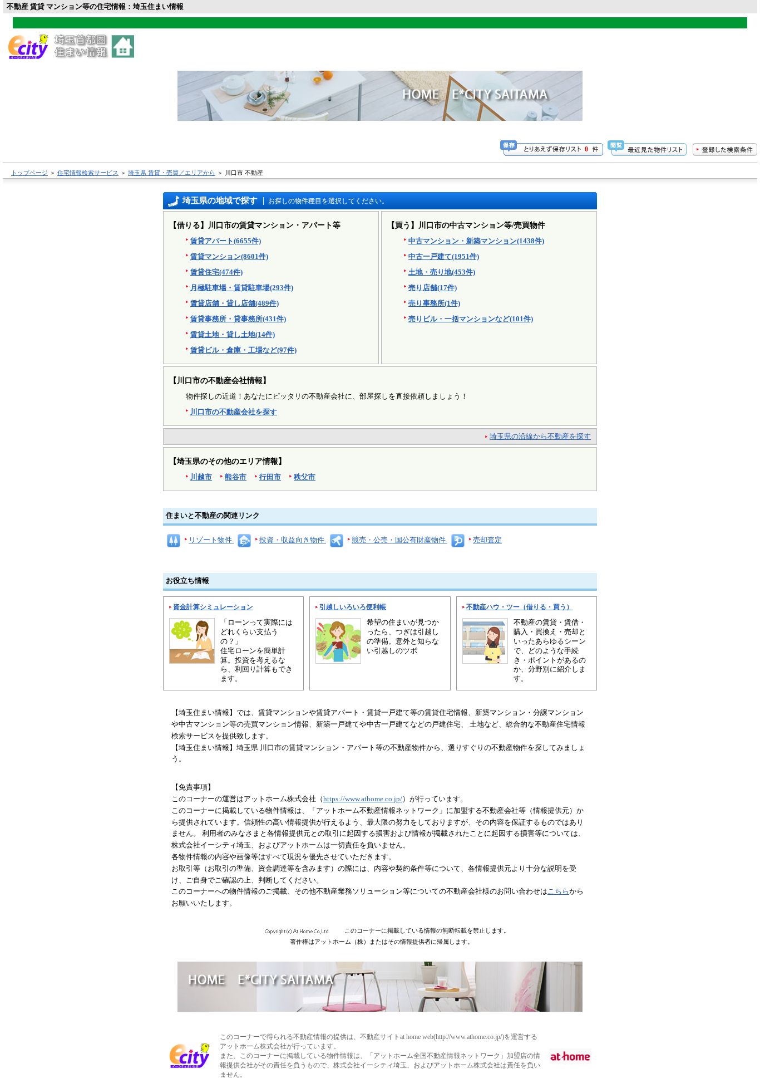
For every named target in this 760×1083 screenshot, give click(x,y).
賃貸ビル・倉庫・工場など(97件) (243, 350)
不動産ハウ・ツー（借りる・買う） (519, 607)
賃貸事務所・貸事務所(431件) (238, 319)
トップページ (29, 172)
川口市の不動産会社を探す (233, 412)
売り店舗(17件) (432, 287)
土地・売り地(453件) (441, 272)
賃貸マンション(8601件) (229, 256)
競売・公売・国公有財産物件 (399, 540)
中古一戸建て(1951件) (443, 256)
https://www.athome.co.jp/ (362, 799)
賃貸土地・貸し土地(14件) (232, 334)
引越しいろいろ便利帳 (352, 607)
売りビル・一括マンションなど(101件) (470, 319)
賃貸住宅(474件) (216, 272)
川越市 (201, 477)
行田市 (270, 477)
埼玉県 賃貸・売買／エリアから (171, 172)
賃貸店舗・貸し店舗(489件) (234, 303)
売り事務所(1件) (434, 303)
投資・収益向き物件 (292, 540)
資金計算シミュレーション (213, 607)
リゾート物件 (211, 540)
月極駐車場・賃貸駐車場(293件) (241, 287)
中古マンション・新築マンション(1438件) (476, 241)
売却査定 (487, 540)
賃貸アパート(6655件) (225, 241)
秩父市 (304, 477)
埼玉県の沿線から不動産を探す (540, 436)
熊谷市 (235, 477)
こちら (558, 891)
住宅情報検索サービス (88, 172)
